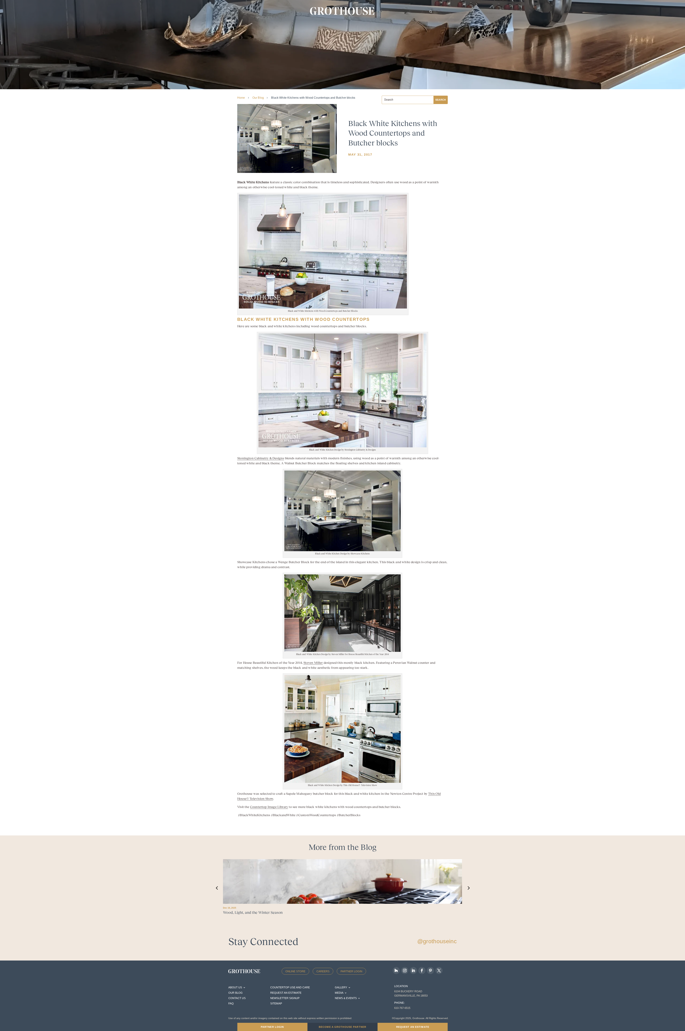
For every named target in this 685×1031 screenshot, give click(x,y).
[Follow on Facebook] (421, 970)
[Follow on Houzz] (396, 970)
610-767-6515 (402, 1007)
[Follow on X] (439, 970)
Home (241, 97)
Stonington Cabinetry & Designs (260, 458)
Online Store (295, 971)
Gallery (341, 987)
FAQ (231, 1003)
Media (339, 993)
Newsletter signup (285, 998)
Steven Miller (313, 662)
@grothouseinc (437, 941)
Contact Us (237, 998)
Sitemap (276, 1003)
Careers (322, 971)
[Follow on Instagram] (404, 970)
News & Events (346, 998)
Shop (230, 21)
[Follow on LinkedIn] (413, 970)
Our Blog (258, 97)
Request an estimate (285, 993)
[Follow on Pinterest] (430, 970)
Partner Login (351, 971)
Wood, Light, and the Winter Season (253, 912)
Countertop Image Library (269, 807)
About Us (235, 987)
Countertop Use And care (290, 987)
